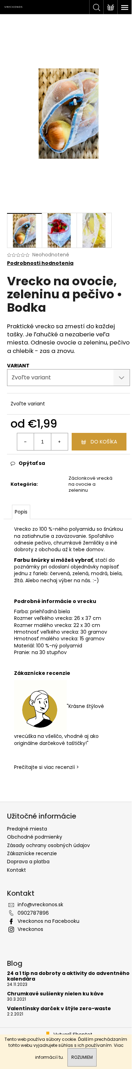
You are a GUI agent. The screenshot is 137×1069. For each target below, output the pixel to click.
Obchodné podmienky (34, 836)
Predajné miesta (27, 828)
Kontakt (16, 870)
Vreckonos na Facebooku (48, 921)
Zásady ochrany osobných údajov (48, 845)
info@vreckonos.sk (40, 904)
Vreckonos (30, 929)
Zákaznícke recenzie (32, 853)
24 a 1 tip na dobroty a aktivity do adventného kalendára (68, 976)
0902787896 (33, 912)
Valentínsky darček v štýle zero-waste (59, 1008)
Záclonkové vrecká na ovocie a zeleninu (90, 484)
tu (61, 1057)
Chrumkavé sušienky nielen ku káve (55, 993)
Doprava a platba (28, 861)
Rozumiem (82, 1057)
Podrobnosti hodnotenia (40, 263)
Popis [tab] (21, 511)
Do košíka (104, 441)
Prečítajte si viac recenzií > (46, 767)
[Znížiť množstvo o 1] (25, 441)
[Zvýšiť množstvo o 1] (59, 441)
